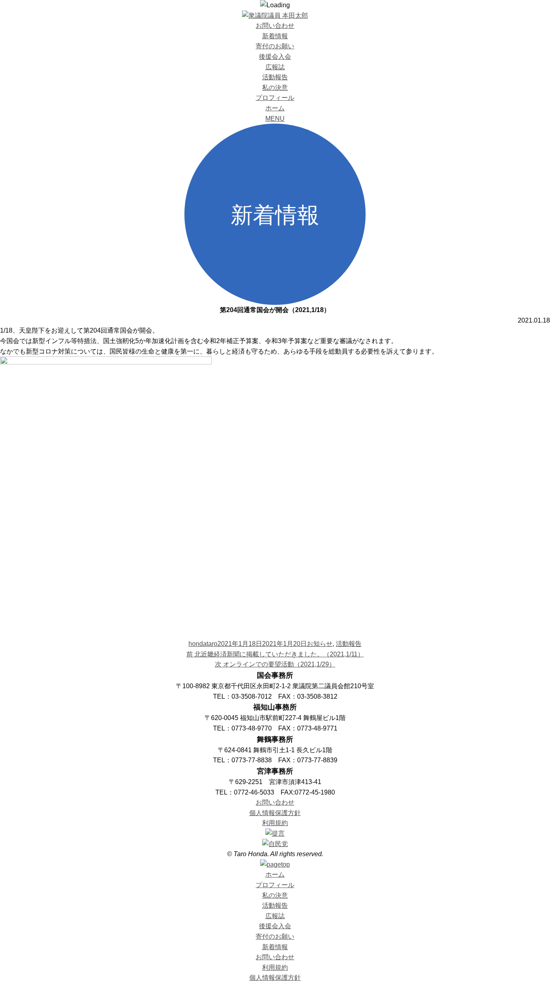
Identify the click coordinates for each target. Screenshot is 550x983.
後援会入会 (275, 56)
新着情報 (275, 36)
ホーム (275, 108)
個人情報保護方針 (275, 812)
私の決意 (275, 87)
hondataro (202, 643)
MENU (275, 118)
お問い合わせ (275, 25)
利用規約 (275, 823)
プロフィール (275, 97)
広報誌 (275, 67)
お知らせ (320, 643)
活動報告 (275, 77)
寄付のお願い (275, 46)
